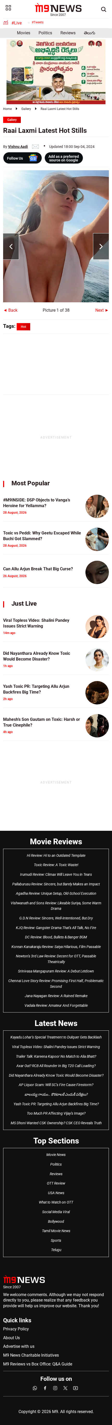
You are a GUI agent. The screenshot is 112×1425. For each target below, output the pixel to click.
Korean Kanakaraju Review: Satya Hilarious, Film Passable (56, 947)
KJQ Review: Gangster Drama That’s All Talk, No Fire (56, 928)
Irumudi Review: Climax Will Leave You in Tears (56, 874)
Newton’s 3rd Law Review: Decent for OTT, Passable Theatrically (56, 959)
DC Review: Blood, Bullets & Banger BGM (56, 937)
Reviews (68, 32)
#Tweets (37, 22)
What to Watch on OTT (56, 1202)
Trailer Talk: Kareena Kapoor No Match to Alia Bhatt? (56, 1056)
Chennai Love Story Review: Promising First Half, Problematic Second (56, 984)
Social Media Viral (56, 1212)
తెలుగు (89, 32)
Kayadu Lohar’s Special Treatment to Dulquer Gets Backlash (56, 1037)
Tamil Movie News (56, 1231)
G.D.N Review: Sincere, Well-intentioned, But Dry (56, 918)
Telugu (56, 1250)
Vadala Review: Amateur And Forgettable (56, 1005)
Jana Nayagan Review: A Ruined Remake (56, 996)
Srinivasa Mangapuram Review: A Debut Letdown (56, 971)
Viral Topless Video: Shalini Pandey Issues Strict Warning (56, 1047)
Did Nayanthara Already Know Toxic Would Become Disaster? (56, 1075)
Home (7, 109)
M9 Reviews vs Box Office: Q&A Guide (37, 1364)
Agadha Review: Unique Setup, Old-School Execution (56, 893)
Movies (23, 32)
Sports (56, 1240)
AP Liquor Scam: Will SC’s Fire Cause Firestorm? (56, 1085)
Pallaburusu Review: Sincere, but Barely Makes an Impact (56, 884)
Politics (45, 32)
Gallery (26, 109)
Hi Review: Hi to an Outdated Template (56, 855)
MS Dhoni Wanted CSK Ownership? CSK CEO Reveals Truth (56, 1123)
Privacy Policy (16, 1328)
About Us (11, 1337)
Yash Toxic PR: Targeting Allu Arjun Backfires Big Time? (56, 1104)
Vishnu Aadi (18, 147)
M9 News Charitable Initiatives (31, 1355)
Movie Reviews (56, 841)
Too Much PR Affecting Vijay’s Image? (56, 1113)
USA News (56, 1193)
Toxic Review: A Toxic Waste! (56, 865)
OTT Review (56, 1183)
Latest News (56, 1023)
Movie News (56, 1155)
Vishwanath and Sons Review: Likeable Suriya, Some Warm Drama (56, 906)
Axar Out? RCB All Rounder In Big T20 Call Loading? (56, 1066)
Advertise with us (18, 1346)
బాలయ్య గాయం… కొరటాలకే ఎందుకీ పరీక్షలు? (56, 1094)
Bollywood (56, 1221)
